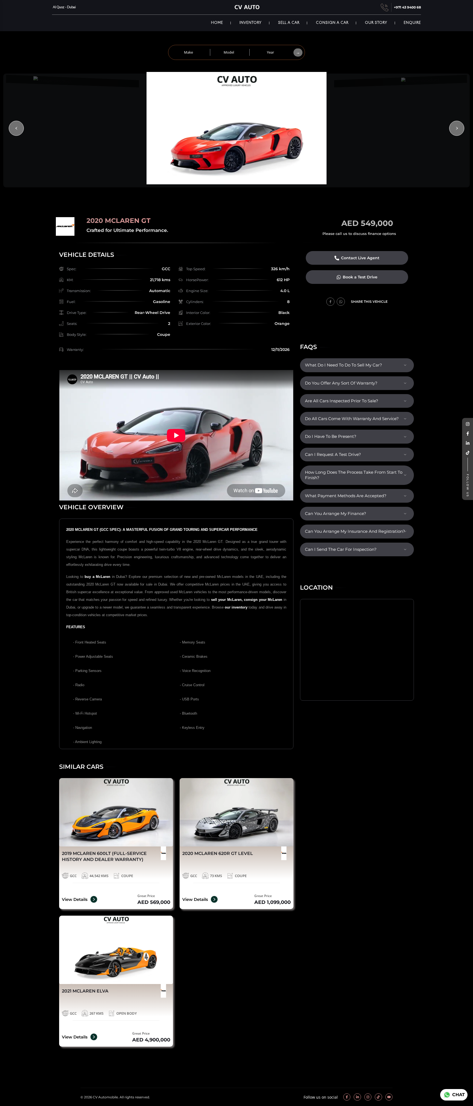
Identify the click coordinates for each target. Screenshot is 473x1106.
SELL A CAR (288, 23)
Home (217, 23)
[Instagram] (467, 424)
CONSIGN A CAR (332, 23)
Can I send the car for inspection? (341, 549)
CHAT (458, 1094)
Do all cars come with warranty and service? (352, 418)
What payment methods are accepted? (346, 495)
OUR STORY (376, 23)
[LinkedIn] (467, 443)
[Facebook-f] (346, 1097)
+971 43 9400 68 (407, 7)
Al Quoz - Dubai (64, 7)
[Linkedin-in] (357, 1097)
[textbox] (190, 52)
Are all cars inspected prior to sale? (341, 400)
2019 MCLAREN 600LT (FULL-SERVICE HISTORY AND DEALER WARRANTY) (104, 856)
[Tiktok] (378, 1097)
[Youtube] (389, 1097)
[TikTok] (467, 453)
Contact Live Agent (360, 257)
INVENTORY (251, 23)
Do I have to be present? (330, 436)
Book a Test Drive (360, 277)
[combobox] (190, 52)
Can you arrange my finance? (335, 513)
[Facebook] (467, 434)
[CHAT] (446, 1095)
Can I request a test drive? (333, 454)
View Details (75, 899)
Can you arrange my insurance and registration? (355, 531)
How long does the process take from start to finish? (353, 475)
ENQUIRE (412, 23)
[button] (16, 128)
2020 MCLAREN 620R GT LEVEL (217, 853)
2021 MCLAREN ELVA (85, 991)
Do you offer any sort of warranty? (341, 383)
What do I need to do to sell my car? (343, 365)
